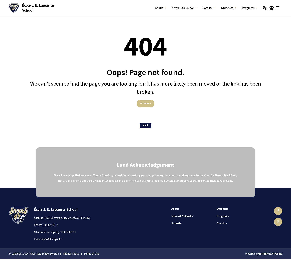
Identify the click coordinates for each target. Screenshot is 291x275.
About (175, 209)
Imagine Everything (270, 254)
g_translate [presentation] (265, 8)
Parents (176, 223)
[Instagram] (278, 222)
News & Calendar (182, 216)
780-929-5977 (50, 225)
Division (222, 223)
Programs (223, 216)
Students (222, 209)
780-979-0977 (68, 232)
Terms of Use (91, 254)
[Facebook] (278, 211)
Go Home (145, 103)
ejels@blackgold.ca (52, 239)
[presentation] (277, 8)
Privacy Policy (71, 254)
